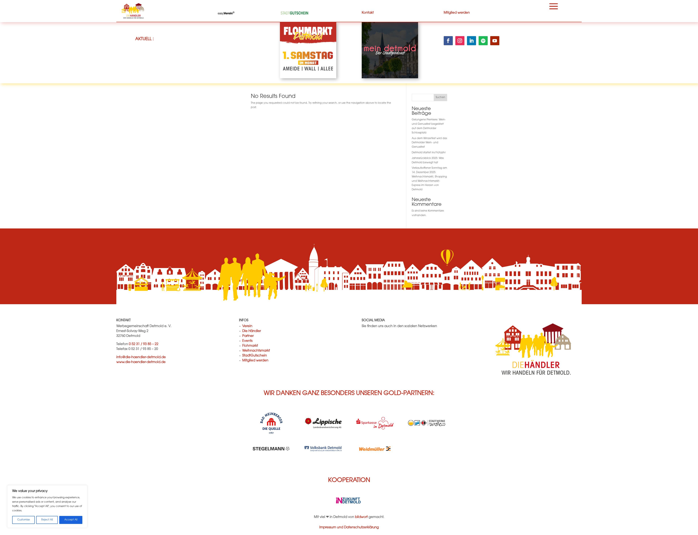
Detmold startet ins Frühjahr (429, 152)
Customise (23, 520)
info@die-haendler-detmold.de (141, 357)
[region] (47, 506)
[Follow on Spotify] (483, 40)
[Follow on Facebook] (448, 40)
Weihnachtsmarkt (256, 350)
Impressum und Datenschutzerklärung (349, 527)
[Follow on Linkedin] (471, 40)
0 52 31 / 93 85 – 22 (143, 344)
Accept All (70, 520)
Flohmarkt (250, 346)
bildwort (361, 517)
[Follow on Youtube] (494, 40)
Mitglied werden (457, 13)
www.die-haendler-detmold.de (141, 362)
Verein (247, 326)
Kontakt (368, 13)
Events (247, 341)
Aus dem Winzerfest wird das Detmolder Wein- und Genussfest (429, 143)
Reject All (47, 520)
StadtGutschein (254, 355)
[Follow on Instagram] (459, 40)
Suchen (440, 97)
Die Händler (251, 331)
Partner (248, 336)
